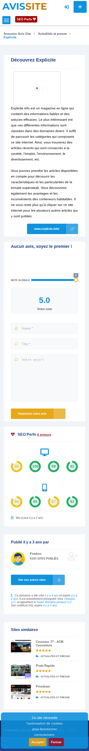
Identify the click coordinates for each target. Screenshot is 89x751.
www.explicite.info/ (46, 229)
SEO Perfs (25, 19)
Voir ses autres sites (32, 580)
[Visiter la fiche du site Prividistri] (21, 692)
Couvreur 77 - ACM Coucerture (49, 643)
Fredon (36, 553)
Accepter (37, 742)
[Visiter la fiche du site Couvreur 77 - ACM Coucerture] (21, 647)
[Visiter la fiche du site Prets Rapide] (21, 671)
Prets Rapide (45, 665)
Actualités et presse (52, 34)
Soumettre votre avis (32, 413)
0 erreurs (44, 434)
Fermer (56, 742)
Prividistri (43, 686)
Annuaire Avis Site (17, 34)
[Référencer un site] (80, 7)
